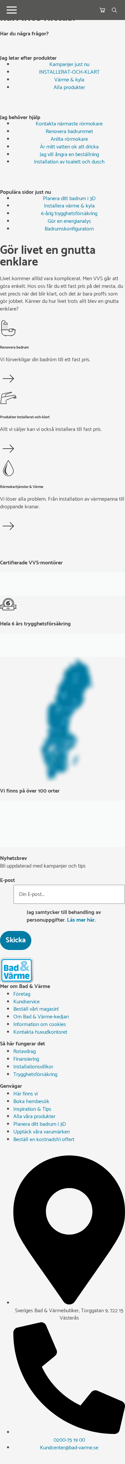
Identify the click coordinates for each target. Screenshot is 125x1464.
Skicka (16, 940)
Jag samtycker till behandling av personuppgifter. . (64, 916)
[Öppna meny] (12, 10)
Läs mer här (81, 920)
